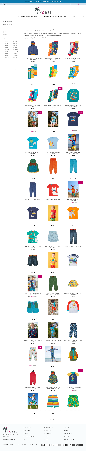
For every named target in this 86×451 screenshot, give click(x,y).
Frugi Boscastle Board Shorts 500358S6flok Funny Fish (73, 142)
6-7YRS (15, 45)
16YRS (6, 51)
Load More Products (53, 419)
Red (6, 76)
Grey (6, 70)
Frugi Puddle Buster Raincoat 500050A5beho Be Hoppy (53, 377)
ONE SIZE (15, 51)
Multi (14, 70)
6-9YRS (6, 55)
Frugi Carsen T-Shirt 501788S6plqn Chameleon (53, 213)
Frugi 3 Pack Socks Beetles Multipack (53, 95)
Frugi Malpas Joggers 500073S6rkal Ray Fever (73, 330)
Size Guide (46, 439)
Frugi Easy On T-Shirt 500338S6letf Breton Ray (53, 260)
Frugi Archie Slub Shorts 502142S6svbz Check (33, 119)
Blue (14, 65)
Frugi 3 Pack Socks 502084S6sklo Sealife (33, 95)
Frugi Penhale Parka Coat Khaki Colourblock (73, 354)
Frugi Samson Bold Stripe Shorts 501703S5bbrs (53, 401)
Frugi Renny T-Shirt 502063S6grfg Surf (33, 401)
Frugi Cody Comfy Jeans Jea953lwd (73, 236)
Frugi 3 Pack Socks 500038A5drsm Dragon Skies (53, 48)
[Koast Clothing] (43, 10)
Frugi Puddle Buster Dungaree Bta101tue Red (33, 377)
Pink (6, 74)
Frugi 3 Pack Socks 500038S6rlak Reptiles (53, 72)
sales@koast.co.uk (10, 439)
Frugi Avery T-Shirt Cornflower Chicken (53, 142)
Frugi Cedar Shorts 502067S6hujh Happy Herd (53, 236)
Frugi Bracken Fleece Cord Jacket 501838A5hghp (33, 166)
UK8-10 (15, 57)
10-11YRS (15, 47)
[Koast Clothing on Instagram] (4, 4)
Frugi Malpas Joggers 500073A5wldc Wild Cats (53, 330)
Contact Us (66, 436)
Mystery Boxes (59, 16)
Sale (51, 16)
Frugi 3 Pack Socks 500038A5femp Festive (73, 48)
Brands (46, 16)
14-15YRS (15, 49)
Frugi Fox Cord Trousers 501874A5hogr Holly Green (53, 283)
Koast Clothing (10, 444)
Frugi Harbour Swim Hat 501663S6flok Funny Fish (73, 283)
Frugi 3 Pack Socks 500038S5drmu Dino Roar (33, 72)
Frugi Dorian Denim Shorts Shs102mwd (33, 260)
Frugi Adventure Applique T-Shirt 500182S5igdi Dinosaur (73, 95)
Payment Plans (27, 430)
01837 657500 (11, 4)
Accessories (37, 16)
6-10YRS (15, 53)
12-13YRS (7, 49)
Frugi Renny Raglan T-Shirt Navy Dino (73, 377)
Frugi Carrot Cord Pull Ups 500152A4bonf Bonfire (53, 166)
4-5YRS (7, 45)
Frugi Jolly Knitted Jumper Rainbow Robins (33, 330)
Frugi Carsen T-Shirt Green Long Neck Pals (33, 236)
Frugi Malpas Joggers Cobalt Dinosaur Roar (53, 354)
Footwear (29, 16)
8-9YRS (7, 47)
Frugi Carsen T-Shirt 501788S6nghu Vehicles (33, 213)
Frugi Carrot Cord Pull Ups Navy (33, 189)
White (14, 76)
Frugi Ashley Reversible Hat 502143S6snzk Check (53, 119)
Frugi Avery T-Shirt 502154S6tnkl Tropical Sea (33, 142)
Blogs (66, 16)
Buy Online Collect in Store (30, 436)
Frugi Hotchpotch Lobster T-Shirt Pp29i (53, 307)
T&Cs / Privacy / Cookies (69, 439)
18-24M (7, 43)
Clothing (21, 16)
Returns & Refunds (48, 433)
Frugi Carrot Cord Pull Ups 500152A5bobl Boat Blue (73, 166)
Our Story (66, 430)
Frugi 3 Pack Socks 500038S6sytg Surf (73, 72)
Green (14, 68)
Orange (15, 72)
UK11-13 (7, 59)
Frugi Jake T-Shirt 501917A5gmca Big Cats (73, 307)
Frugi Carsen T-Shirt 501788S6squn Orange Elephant (73, 213)
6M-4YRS (15, 55)
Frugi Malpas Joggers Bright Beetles (33, 354)
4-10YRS (7, 57)
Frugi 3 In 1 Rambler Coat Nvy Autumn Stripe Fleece (33, 48)
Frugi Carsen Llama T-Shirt (53, 189)
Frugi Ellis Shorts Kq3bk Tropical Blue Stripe (33, 283)
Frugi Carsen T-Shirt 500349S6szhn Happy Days (73, 189)
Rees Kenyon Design (34, 444)
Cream (6, 68)
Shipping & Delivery (48, 430)
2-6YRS (6, 53)
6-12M (6, 41)
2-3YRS (15, 43)
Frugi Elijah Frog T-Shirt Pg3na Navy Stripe (73, 260)
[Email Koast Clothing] (6, 4)
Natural (6, 72)
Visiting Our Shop (68, 433)
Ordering (46, 436)
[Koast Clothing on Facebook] (2, 4)
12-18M (15, 41)
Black (6, 65)
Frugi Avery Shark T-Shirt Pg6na (73, 119)
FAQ (25, 439)
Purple (14, 74)
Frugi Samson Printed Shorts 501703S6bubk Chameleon (73, 401)
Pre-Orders (26, 433)
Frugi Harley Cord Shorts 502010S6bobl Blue (33, 307)
